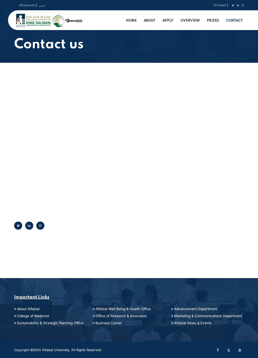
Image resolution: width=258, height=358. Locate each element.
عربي (42, 5)
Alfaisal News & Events (193, 323)
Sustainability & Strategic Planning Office (50, 323)
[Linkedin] (29, 226)
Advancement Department (195, 309)
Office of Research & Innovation (121, 316)
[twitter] (18, 226)
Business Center (109, 323)
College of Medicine (33, 316)
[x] (229, 350)
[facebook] (218, 350)
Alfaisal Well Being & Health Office (123, 309)
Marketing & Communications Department (208, 316)
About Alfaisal (28, 309)
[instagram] (40, 226)
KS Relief (219, 5)
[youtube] (240, 350)
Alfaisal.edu (27, 5)
